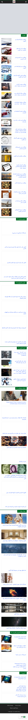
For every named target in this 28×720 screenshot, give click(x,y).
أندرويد (23, 673)
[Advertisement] (14, 19)
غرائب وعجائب (21, 388)
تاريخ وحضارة (22, 219)
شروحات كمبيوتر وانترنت (19, 632)
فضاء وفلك (22, 511)
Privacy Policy (18, 705)
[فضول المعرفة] (14, 1)
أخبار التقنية (22, 348)
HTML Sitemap (10, 705)
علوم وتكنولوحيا (21, 282)
